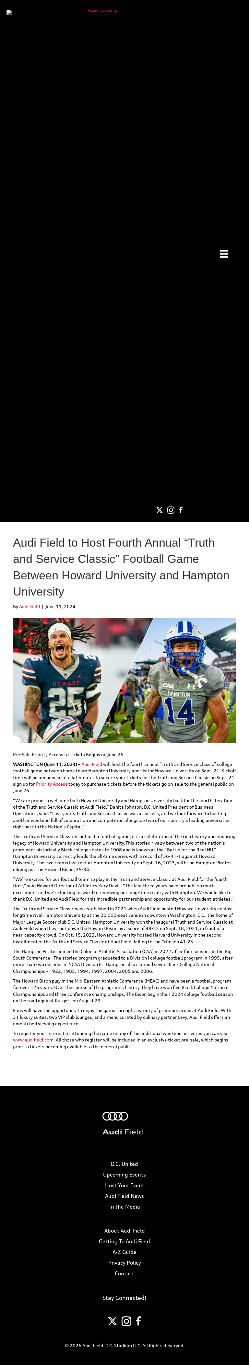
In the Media (124, 1206)
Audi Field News (124, 1196)
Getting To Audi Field (124, 1241)
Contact (124, 1273)
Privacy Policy (124, 1262)
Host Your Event (124, 1185)
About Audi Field (124, 1230)
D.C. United (124, 1164)
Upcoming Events (124, 1174)
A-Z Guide (124, 1252)
